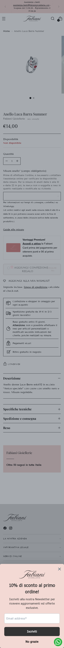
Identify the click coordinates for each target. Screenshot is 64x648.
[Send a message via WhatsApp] (58, 642)
